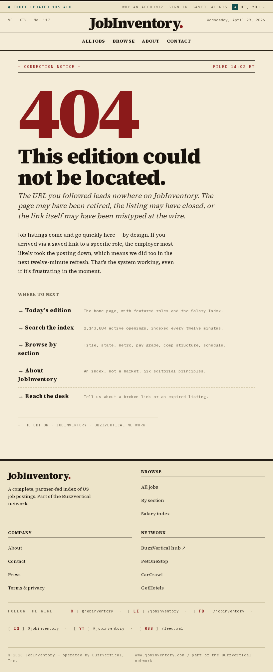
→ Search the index (46, 328)
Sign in (178, 7)
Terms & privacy (26, 588)
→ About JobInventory (37, 374)
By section (152, 500)
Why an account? (143, 7)
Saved (199, 7)
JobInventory (136, 23)
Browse (124, 41)
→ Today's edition (44, 310)
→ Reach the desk (43, 396)
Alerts (219, 7)
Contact (179, 41)
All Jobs (93, 41)
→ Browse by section (37, 348)
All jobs (149, 487)
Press (14, 574)
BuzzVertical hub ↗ (163, 548)
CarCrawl (152, 574)
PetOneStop (154, 561)
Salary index (155, 513)
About (150, 41)
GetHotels (152, 588)
